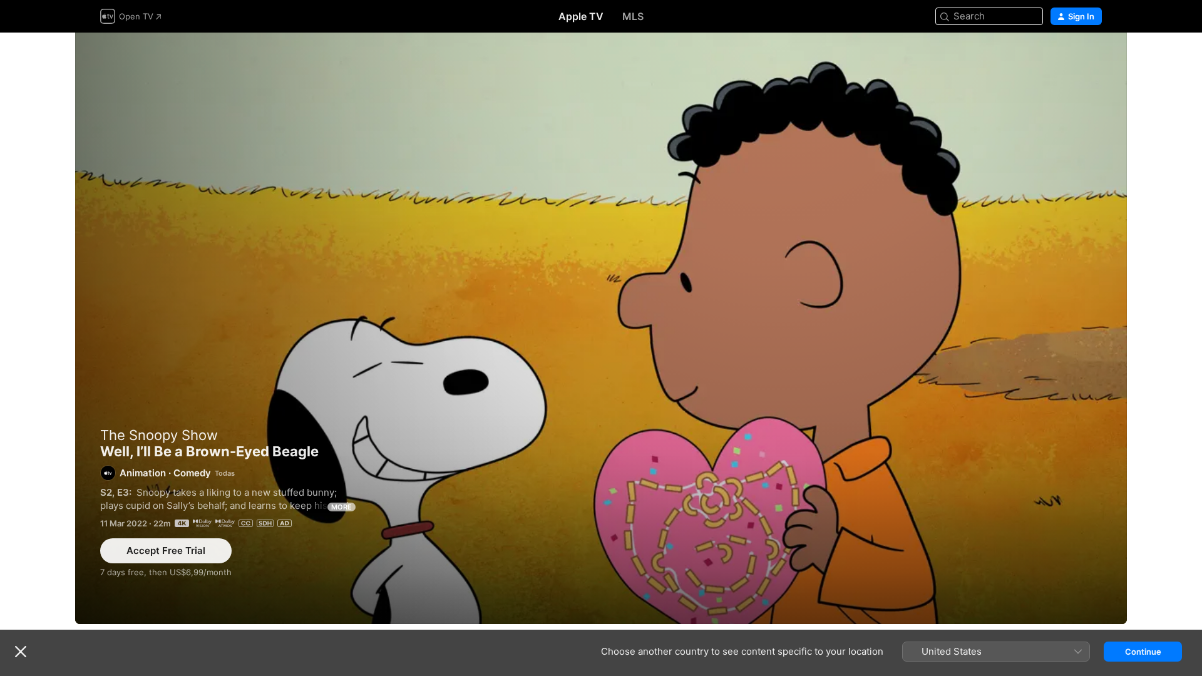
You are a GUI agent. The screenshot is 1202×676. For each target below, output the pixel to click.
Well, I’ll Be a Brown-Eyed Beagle (601, 328)
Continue (1143, 652)
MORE (341, 507)
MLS (633, 16)
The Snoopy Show (159, 435)
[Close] (20, 651)
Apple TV (581, 16)
